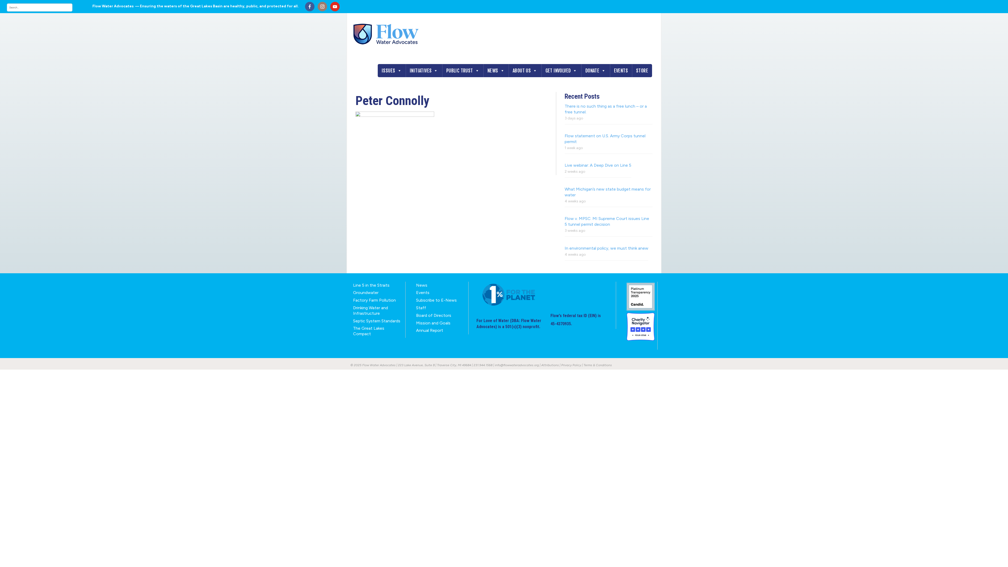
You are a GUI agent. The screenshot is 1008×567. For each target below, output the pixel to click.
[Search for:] (45, 7)
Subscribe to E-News (436, 300)
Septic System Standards (376, 320)
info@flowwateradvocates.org (517, 365)
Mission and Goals (433, 323)
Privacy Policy (571, 365)
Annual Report (429, 330)
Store (642, 71)
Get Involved (558, 71)
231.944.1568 (483, 365)
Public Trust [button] (459, 71)
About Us (522, 71)
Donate (592, 71)
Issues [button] (388, 71)
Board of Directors (433, 315)
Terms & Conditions (598, 365)
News (492, 71)
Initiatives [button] (421, 71)
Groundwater (366, 292)
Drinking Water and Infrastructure (370, 310)
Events (621, 71)
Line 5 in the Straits (371, 285)
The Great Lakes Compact (368, 331)
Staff (421, 307)
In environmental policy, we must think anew (606, 248)
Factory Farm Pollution (374, 300)
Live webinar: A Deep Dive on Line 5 (598, 165)
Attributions (550, 365)
